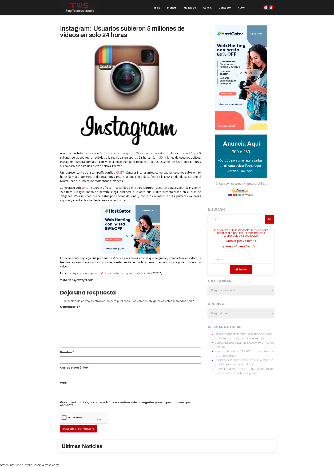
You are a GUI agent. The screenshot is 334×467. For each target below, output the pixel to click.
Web (63, 383)
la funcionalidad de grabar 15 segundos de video (132, 153)
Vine (84, 187)
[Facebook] (266, 7)
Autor (241, 7)
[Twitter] (271, 7)
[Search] (269, 219)
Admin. (207, 7)
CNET (120, 172)
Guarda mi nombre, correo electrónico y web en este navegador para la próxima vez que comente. (125, 404)
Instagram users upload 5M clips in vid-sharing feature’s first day (109, 273)
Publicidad (189, 7)
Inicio (157, 7)
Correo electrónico (75, 368)
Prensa (171, 7)
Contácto (224, 7)
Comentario (70, 307)
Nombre (67, 352)
